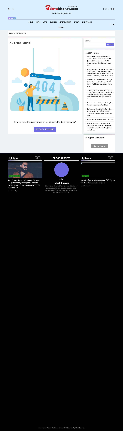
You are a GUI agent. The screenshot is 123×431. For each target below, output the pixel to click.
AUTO (45, 22)
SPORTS (76, 22)
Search (87, 41)
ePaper (61, 27)
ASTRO (38, 22)
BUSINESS (53, 22)
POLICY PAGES (87, 22)
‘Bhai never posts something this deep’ (100, 119)
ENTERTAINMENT (65, 22)
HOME (31, 22)
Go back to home (45, 129)
